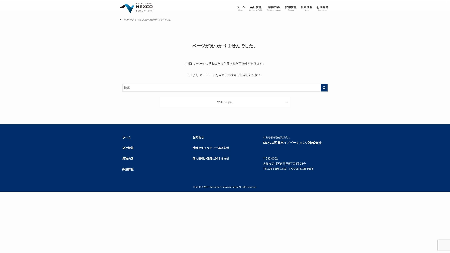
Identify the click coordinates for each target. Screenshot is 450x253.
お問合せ (198, 137)
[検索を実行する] (324, 88)
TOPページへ (225, 102)
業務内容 (128, 158)
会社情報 (128, 147)
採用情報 (128, 169)
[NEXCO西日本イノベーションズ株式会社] (137, 8)
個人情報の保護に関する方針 (211, 158)
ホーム (126, 137)
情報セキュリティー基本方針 (211, 147)
